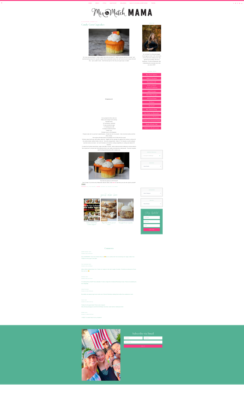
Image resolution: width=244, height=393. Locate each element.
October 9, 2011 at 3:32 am (87, 278)
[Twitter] (236, 1)
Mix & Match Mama (122, 12)
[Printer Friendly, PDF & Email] (83, 184)
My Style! (152, 106)
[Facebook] (234, 1)
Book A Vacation (152, 78)
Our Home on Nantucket (151, 113)
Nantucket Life (151, 82)
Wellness (151, 102)
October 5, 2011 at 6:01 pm (87, 253)
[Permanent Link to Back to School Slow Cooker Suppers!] (92, 220)
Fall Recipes (109, 186)
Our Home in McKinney (151, 117)
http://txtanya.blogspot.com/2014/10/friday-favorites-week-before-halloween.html (102, 306)
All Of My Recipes (85, 21)
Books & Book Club (152, 124)
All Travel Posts (151, 98)
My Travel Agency (151, 74)
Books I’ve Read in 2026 (152, 128)
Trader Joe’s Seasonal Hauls (151, 120)
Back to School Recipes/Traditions (151, 86)
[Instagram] (240, 1)
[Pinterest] (238, 1)
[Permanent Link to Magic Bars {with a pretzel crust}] (109, 220)
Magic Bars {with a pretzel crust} (109, 223)
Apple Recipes (151, 91)
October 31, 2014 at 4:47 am (87, 301)
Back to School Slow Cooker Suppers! (92, 223)
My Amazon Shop (151, 109)
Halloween (115, 186)
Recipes (152, 200)
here (114, 182)
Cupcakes (103, 186)
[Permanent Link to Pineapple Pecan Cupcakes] (126, 220)
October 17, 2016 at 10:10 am (87, 314)
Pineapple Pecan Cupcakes (126, 222)
